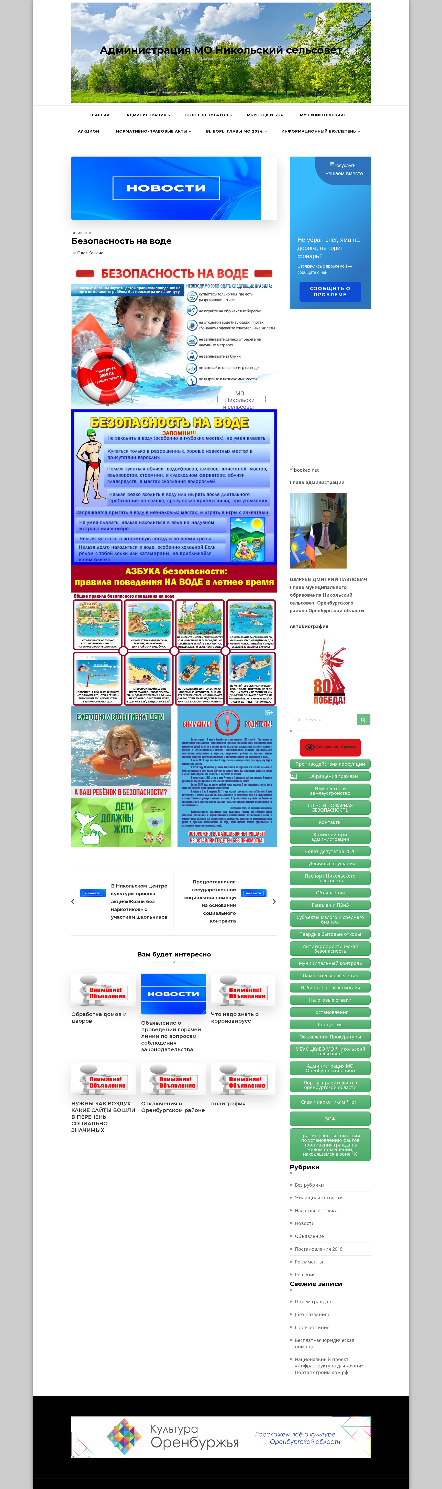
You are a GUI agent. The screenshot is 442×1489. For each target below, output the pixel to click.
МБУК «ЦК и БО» (265, 115)
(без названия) (312, 1314)
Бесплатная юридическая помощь (324, 1343)
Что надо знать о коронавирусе (235, 1017)
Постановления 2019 (318, 1249)
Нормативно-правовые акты (151, 131)
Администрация (146, 115)
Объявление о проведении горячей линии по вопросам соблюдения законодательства (171, 1036)
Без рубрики (309, 1185)
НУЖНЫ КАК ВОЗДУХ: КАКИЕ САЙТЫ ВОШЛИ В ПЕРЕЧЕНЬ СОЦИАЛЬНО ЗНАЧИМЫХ (103, 1117)
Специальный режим (335, 747)
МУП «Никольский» (323, 115)
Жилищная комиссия (319, 1198)
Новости (305, 1223)
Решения (305, 1274)
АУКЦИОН (88, 131)
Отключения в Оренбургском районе (173, 1107)
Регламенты (309, 1262)
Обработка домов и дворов (99, 1017)
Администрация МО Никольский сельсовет (221, 50)
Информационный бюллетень (319, 131)
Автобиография (309, 626)
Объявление (83, 233)
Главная (99, 115)
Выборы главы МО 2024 (234, 131)
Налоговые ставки (316, 1210)
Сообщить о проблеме (330, 292)
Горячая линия (312, 1327)
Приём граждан (313, 1301)
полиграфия (228, 1104)
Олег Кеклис (90, 253)
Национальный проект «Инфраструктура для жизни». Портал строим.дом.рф (329, 1365)
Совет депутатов (206, 115)
